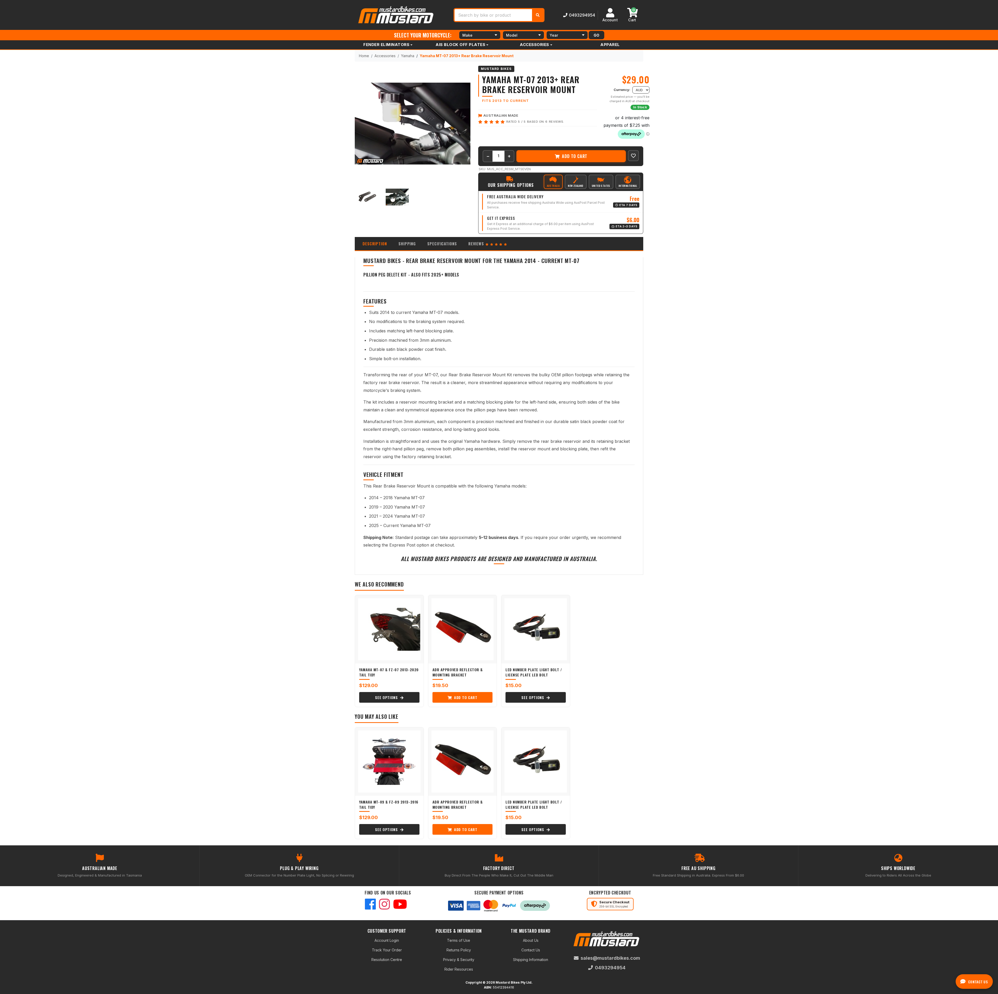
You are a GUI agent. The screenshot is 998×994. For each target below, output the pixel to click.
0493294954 (582, 15)
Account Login (387, 940)
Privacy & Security (458, 959)
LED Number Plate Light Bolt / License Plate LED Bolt (533, 672)
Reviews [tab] (476, 243)
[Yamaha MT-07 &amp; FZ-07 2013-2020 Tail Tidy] (389, 629)
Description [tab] (375, 243)
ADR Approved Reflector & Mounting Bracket (457, 672)
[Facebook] (370, 905)
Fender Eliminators (386, 44)
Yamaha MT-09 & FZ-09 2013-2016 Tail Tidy (388, 804)
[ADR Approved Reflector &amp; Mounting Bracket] (462, 629)
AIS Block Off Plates (460, 44)
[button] (633, 155)
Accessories (534, 44)
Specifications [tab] (442, 243)
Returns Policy (459, 950)
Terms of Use (458, 940)
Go (596, 35)
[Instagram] (384, 905)
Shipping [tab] (407, 243)
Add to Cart (574, 156)
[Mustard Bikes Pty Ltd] (396, 14)
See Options (387, 697)
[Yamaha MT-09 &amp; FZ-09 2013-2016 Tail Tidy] (389, 761)
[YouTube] (400, 905)
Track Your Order (387, 950)
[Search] (537, 15)
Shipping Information (530, 959)
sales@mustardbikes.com (610, 958)
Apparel (610, 44)
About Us (531, 940)
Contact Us (530, 950)
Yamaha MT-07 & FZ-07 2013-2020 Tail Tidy (389, 672)
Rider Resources (458, 969)
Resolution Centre (386, 959)
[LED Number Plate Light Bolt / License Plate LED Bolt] (535, 629)
